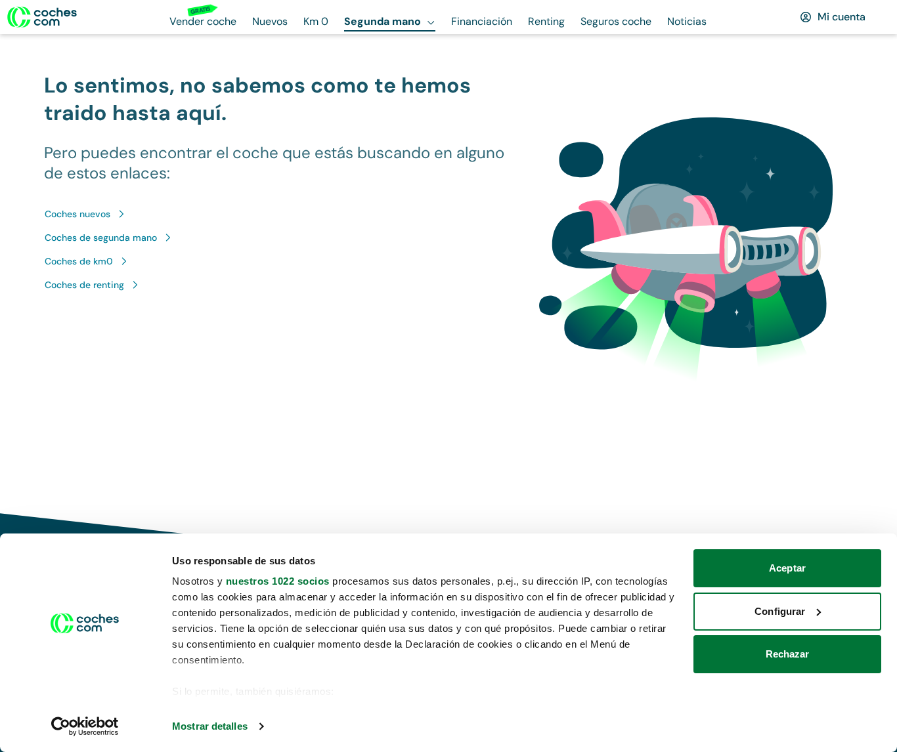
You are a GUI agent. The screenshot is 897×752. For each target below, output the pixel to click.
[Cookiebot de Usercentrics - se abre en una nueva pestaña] (85, 726)
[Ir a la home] (42, 17)
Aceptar (787, 568)
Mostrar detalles (210, 726)
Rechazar (788, 653)
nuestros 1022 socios (278, 581)
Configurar (780, 611)
